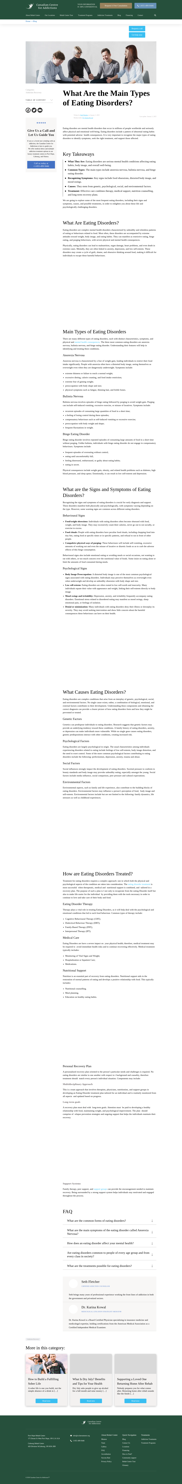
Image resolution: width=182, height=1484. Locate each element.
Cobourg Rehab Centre (36, 1443)
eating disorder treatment (139, 884)
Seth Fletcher (84, 115)
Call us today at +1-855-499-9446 (41, 164)
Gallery (103, 1447)
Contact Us (126, 1443)
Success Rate (105, 1458)
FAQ (103, 1450)
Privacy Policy (106, 1461)
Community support (129, 1458)
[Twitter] (34, 110)
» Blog (34, 21)
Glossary (125, 1465)
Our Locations (50, 15)
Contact (140, 15)
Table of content (36, 100)
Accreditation (106, 1454)
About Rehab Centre (33, 15)
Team (103, 1443)
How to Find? (127, 1454)
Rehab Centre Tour (66, 15)
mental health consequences (87, 342)
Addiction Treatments (105, 15)
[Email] (40, 110)
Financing (129, 15)
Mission (104, 1439)
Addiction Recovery (33, 92)
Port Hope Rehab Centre (36, 1436)
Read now (46, 1401)
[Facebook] (28, 110)
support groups (100, 1189)
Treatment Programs (85, 15)
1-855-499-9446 (78, 1441)
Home (28, 21)
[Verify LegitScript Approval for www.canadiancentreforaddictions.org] (43, 1460)
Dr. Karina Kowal (87, 118)
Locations (125, 1447)
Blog (119, 15)
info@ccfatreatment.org (81, 1436)
